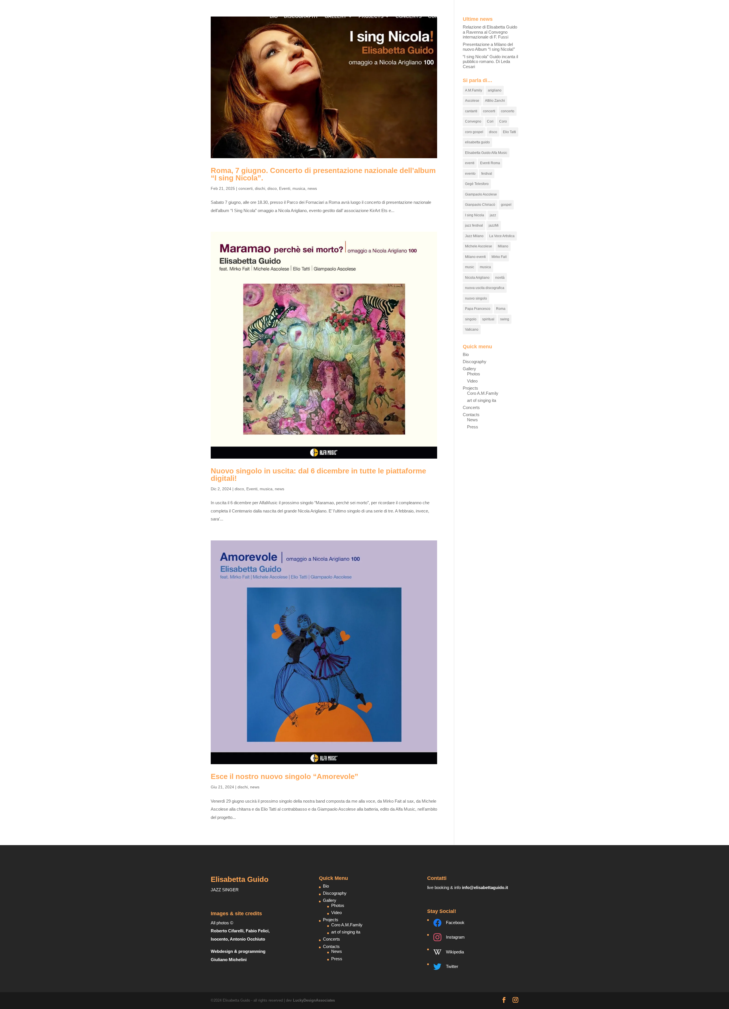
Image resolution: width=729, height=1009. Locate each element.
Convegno (473, 121)
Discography (301, 17)
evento (470, 174)
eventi (469, 163)
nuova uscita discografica (484, 288)
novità (500, 278)
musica (298, 188)
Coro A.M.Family (482, 393)
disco (272, 188)
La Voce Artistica (502, 236)
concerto (507, 111)
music (469, 267)
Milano (503, 246)
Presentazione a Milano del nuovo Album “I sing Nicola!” (489, 47)
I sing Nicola (474, 215)
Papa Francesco (477, 309)
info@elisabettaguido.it (485, 887)
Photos (473, 373)
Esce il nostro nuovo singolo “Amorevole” (284, 776)
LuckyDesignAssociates (314, 1000)
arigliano (494, 90)
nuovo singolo (476, 298)
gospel (506, 205)
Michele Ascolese (478, 246)
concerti (245, 188)
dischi (260, 188)
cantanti (471, 111)
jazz (493, 215)
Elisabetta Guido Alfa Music (486, 153)
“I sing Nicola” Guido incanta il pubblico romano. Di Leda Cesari (490, 61)
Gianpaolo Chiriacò (480, 205)
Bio (274, 17)
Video (472, 381)
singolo (470, 319)
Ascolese (472, 101)
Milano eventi (475, 257)
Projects (371, 17)
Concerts (409, 17)
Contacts (441, 17)
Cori (490, 121)
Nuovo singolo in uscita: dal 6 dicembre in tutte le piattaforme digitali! (318, 475)
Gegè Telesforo (477, 184)
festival (486, 174)
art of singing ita (481, 400)
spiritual (488, 319)
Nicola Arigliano (477, 278)
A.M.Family (473, 90)
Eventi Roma (490, 163)
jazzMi (494, 225)
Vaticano (471, 329)
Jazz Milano (474, 236)
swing (504, 319)
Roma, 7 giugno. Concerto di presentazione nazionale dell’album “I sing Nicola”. (323, 174)
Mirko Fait (499, 257)
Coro (503, 121)
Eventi (284, 188)
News (472, 419)
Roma (500, 309)
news (312, 188)
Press (472, 426)
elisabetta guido (477, 142)
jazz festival (474, 225)
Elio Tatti (509, 132)
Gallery (336, 17)
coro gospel (474, 132)
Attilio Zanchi (495, 101)
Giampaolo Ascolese (481, 194)
